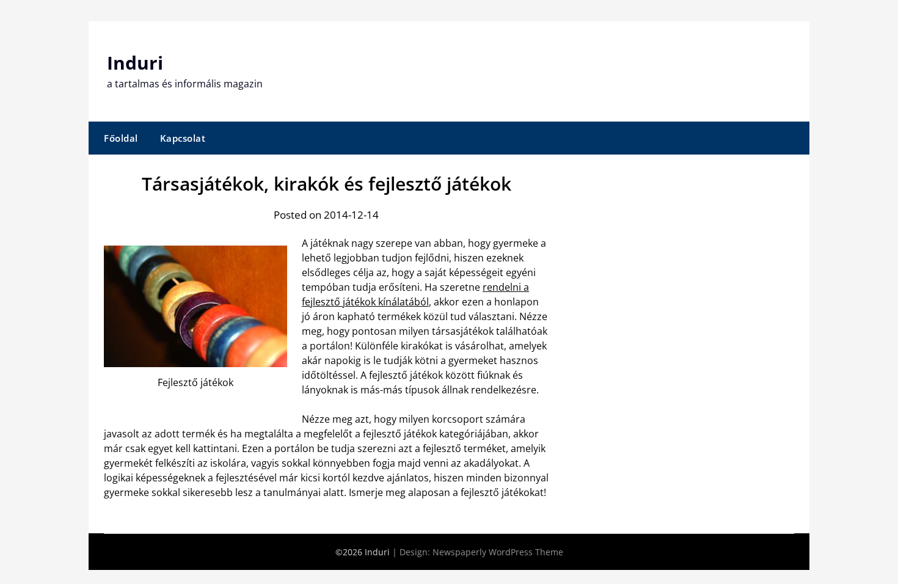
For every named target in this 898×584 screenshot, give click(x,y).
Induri (135, 62)
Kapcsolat (183, 138)
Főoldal (121, 138)
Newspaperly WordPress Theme (498, 552)
